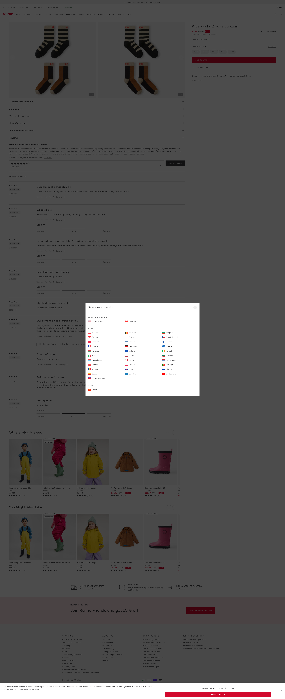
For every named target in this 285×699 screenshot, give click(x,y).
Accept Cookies (218, 694)
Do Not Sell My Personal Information (218, 688)
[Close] (281, 690)
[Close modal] (195, 307)
